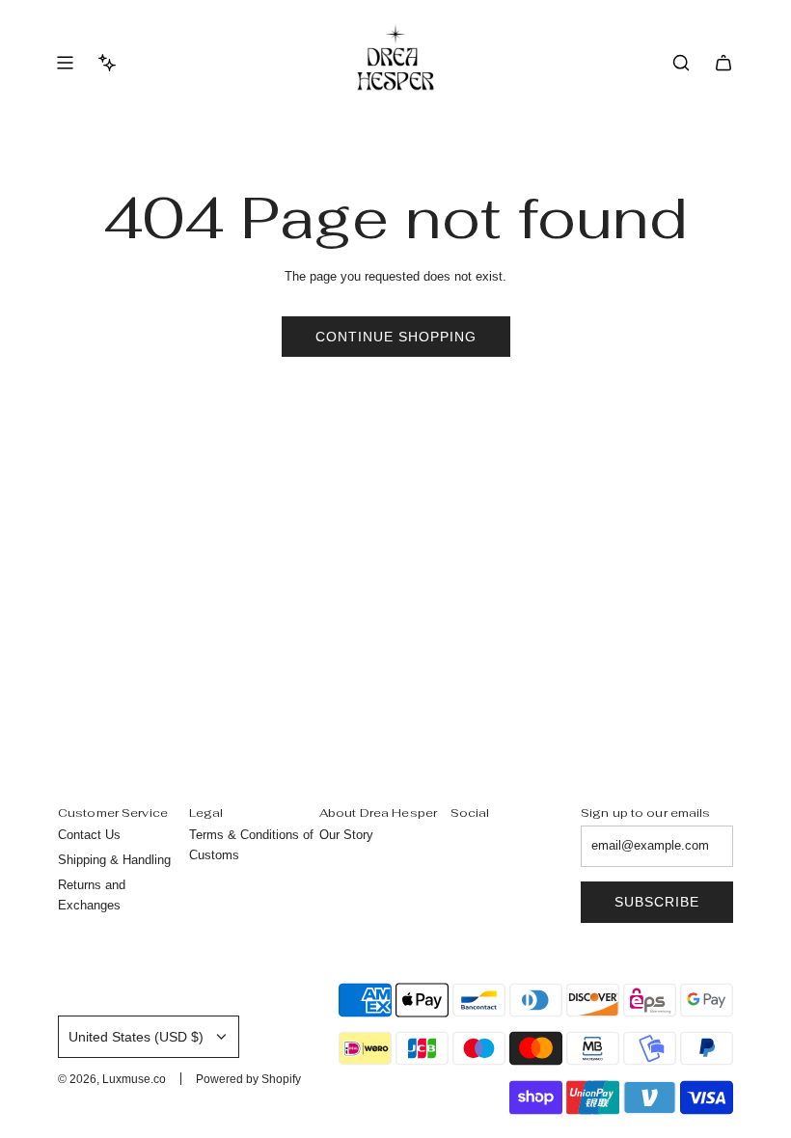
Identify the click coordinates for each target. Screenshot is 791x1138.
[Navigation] (64, 62)
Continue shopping (396, 336)
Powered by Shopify (248, 1079)
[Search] (681, 62)
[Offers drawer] (107, 62)
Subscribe (656, 901)
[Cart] (723, 62)
